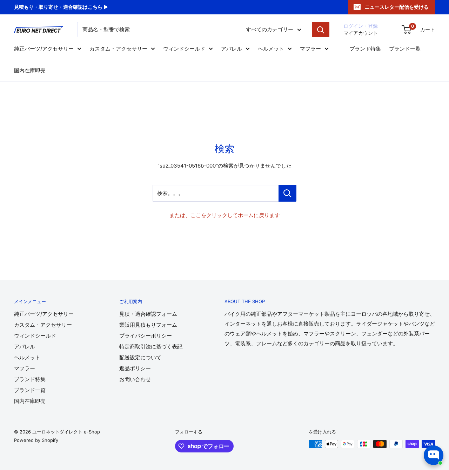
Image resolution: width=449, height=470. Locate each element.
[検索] (320, 29)
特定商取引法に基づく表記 (150, 346)
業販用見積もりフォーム (148, 324)
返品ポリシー (135, 368)
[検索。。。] (287, 193)
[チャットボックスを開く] (433, 455)
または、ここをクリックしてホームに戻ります (224, 215)
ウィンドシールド (184, 48)
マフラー (310, 48)
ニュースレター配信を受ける (397, 7)
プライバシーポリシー (145, 335)
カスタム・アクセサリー (118, 48)
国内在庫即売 (30, 70)
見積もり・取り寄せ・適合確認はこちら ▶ (61, 7)
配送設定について (140, 357)
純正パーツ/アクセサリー (44, 48)
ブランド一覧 (405, 48)
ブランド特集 (365, 48)
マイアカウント (360, 33)
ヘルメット (271, 48)
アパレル (231, 48)
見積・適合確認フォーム (148, 314)
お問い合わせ (135, 379)
